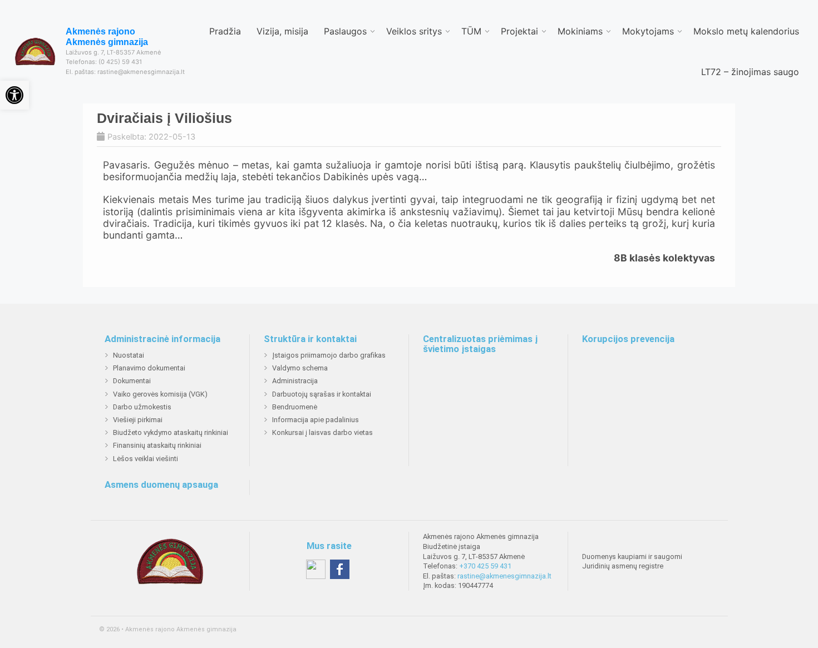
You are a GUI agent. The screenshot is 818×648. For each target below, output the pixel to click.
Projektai (519, 31)
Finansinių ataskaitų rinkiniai (157, 445)
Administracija (295, 381)
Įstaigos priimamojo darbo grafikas (329, 355)
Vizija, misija (282, 31)
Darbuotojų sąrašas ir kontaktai (321, 394)
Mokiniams (580, 31)
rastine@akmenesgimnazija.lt (504, 576)
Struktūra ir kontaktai (310, 339)
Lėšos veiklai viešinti (145, 458)
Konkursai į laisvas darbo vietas (322, 432)
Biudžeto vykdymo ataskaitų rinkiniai (170, 432)
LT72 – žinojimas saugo (750, 71)
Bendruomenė (294, 407)
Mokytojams (648, 31)
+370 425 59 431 (485, 566)
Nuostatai (128, 355)
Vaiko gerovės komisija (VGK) (160, 394)
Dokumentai (132, 381)
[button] (14, 95)
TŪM (471, 31)
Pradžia (225, 31)
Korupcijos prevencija (628, 339)
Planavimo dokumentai (149, 368)
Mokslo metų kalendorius (746, 31)
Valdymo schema (300, 368)
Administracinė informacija (162, 339)
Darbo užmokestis (142, 407)
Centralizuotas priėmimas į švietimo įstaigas (480, 344)
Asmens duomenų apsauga (161, 485)
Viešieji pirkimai (137, 419)
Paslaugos (345, 31)
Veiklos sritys (414, 31)
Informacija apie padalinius (315, 419)
